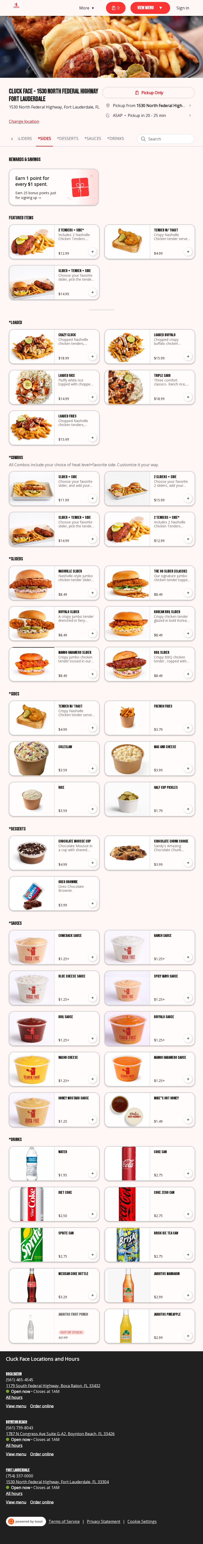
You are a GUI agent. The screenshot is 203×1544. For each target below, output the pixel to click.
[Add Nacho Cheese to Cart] (93, 1079)
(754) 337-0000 (19, 1475)
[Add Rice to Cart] (93, 809)
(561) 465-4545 (19, 1379)
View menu (16, 1406)
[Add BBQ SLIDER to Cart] (188, 674)
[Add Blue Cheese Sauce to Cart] (93, 998)
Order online (42, 1406)
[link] (23, 138)
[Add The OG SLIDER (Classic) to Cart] (188, 593)
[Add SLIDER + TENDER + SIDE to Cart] (93, 292)
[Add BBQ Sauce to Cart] (93, 1038)
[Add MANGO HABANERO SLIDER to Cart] (93, 674)
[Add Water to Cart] (93, 1173)
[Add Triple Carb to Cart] (188, 397)
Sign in (183, 8)
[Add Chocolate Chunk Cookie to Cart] (188, 863)
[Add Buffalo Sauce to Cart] (188, 1038)
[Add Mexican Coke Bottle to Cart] (93, 1295)
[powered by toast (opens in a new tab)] (26, 1521)
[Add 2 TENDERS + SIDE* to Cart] (93, 252)
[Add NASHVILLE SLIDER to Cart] (93, 593)
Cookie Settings (142, 1521)
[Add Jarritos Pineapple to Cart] (188, 1336)
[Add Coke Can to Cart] (188, 1173)
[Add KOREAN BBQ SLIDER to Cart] (188, 633)
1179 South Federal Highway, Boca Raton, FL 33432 (53, 1385)
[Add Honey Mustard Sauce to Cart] (93, 1120)
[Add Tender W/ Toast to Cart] (188, 252)
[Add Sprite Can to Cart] (93, 1255)
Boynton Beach (16, 1422)
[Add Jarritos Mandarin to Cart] (188, 1295)
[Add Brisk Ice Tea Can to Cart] (188, 1255)
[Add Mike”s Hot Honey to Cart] (188, 1120)
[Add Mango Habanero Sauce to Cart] (188, 1079)
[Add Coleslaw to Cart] (93, 768)
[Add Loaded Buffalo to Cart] (188, 356)
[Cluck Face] (16, 6)
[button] (88, 8)
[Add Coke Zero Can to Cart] (188, 1214)
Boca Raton (14, 1374)
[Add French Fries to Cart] (188, 728)
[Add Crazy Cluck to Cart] (93, 356)
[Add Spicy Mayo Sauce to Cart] (188, 998)
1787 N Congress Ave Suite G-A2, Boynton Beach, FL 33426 (60, 1433)
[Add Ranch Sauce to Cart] (188, 957)
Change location (24, 121)
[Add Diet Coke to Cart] (93, 1214)
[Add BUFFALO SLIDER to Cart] (93, 633)
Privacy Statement (103, 1521)
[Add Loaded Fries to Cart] (93, 438)
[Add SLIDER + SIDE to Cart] (93, 498)
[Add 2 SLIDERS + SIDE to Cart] (188, 498)
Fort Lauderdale (18, 1470)
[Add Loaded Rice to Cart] (93, 397)
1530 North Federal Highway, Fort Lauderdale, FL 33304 (57, 1481)
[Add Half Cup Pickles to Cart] (188, 809)
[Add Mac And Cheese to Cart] (188, 768)
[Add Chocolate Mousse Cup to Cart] (93, 863)
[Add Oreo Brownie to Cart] (93, 903)
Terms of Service (64, 1521)
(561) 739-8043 (19, 1427)
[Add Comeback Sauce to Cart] (93, 957)
